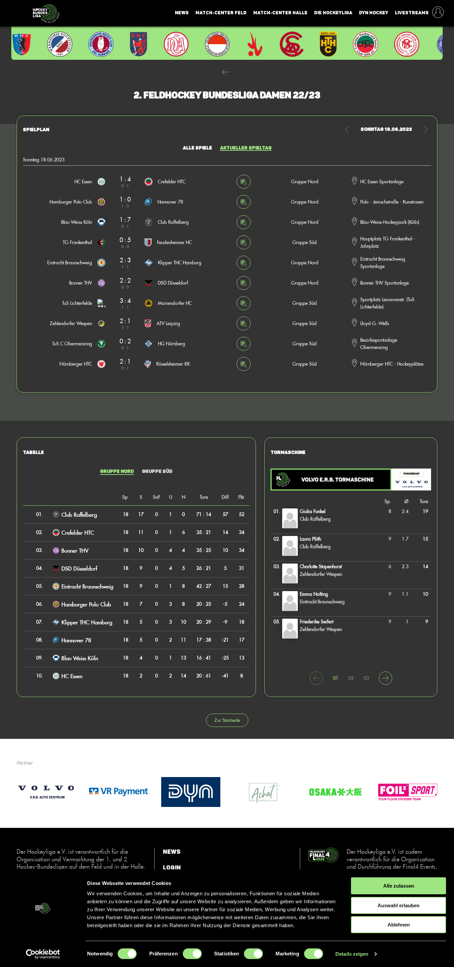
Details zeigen (351, 954)
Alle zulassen (398, 886)
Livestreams (412, 13)
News (182, 13)
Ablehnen (399, 924)
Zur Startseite (227, 720)
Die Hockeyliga (333, 13)
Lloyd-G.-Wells (374, 323)
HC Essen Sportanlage (381, 181)
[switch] (192, 953)
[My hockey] (438, 13)
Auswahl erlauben (398, 905)
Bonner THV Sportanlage (384, 283)
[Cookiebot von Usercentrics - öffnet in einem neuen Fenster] (43, 954)
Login (172, 867)
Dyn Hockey (373, 13)
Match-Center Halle (280, 13)
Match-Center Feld (221, 13)
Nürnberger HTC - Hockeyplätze (391, 364)
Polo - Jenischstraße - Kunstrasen (391, 202)
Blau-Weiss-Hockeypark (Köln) (389, 222)
